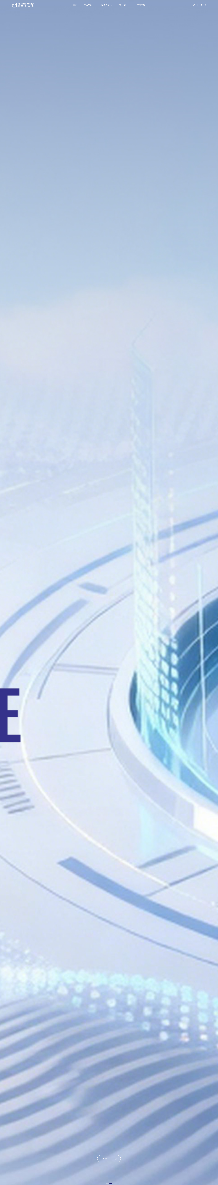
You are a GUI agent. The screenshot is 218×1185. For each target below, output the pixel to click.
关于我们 (123, 5)
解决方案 (105, 5)
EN (205, 5)
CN (201, 5)
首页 (75, 5)
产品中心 (88, 5)
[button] (107, 1183)
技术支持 (141, 5)
